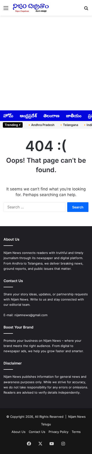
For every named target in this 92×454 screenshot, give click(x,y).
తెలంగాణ (51, 115)
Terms (76, 432)
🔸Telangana (68, 125)
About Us (18, 432)
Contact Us (37, 432)
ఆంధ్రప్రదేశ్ (28, 115)
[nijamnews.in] (31, 7)
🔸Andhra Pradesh (40, 125)
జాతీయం (73, 115)
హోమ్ (8, 115)
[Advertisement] (46, 62)
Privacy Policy (58, 432)
